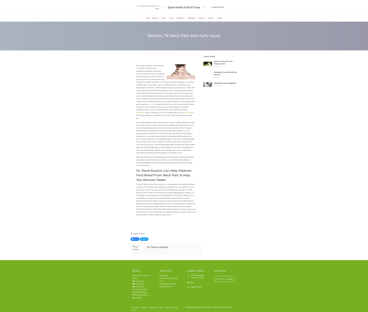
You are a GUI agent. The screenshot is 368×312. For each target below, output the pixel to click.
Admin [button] (133, 310)
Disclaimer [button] (153, 307)
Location (219, 18)
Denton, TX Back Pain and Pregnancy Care (223, 62)
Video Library (167, 286)
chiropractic (140, 112)
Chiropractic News (168, 284)
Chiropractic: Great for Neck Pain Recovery (225, 73)
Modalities (191, 18)
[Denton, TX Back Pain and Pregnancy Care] (207, 64)
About (163, 18)
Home (148, 18)
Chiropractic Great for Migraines (225, 83)
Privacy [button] (161, 307)
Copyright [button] (144, 307)
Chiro (171, 18)
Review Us (155, 18)
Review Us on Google (224, 279)
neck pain (186, 112)
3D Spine (165, 275)
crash (151, 104)
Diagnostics (180, 18)
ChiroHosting (226, 307)
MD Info (201, 18)
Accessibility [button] (135, 307)
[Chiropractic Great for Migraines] (207, 84)
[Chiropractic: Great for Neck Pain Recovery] (207, 75)
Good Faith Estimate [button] (171, 307)
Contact (210, 18)
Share (136, 239)
